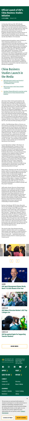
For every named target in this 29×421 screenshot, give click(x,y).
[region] (14, 408)
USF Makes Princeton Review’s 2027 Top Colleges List (14, 311)
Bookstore (4, 394)
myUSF (17, 375)
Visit (17, 371)
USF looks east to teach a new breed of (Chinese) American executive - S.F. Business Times (13, 82)
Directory (17, 381)
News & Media (19, 384)
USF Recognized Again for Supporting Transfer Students (14, 335)
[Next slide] (17, 260)
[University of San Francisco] (7, 360)
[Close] (27, 398)
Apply (4, 371)
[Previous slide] (11, 260)
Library (17, 394)
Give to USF (6, 375)
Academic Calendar (7, 391)
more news (14, 346)
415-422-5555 (18, 363)
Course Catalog (19, 391)
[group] (14, 250)
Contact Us (5, 381)
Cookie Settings (7, 417)
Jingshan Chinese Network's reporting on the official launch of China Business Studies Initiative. (15, 93)
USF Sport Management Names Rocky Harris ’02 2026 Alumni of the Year (14, 287)
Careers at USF (6, 384)
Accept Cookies (21, 417)
